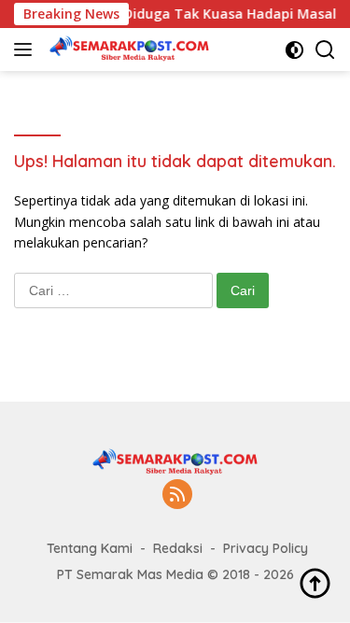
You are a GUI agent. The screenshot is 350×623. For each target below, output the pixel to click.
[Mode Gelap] (294, 50)
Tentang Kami (90, 548)
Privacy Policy (265, 548)
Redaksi (178, 548)
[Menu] (26, 49)
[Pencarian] (325, 50)
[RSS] (177, 495)
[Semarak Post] (127, 49)
